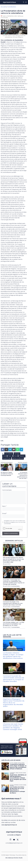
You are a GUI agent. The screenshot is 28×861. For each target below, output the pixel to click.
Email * (4, 513)
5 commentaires (15, 586)
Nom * (4, 506)
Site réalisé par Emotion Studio (14, 857)
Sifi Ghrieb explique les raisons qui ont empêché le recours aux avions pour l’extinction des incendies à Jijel (13, 560)
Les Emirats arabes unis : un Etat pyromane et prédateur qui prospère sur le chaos (13, 624)
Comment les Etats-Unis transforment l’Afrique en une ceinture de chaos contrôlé (12, 603)
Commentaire (6, 490)
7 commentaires (15, 627)
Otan (15, 456)
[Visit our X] (17, 839)
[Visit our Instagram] (14, 839)
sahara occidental (18, 458)
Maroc (10, 456)
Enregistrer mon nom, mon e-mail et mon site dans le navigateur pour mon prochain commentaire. (14, 522)
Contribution (11, 7)
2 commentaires (15, 606)
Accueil (3, 7)
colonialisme (8, 454)
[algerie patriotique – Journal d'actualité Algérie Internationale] (9, 2)
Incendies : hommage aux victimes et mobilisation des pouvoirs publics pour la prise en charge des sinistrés (13, 582)
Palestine (22, 456)
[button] (23, 2)
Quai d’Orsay (7, 458)
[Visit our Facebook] (10, 839)
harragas (17, 454)
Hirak (4, 456)
